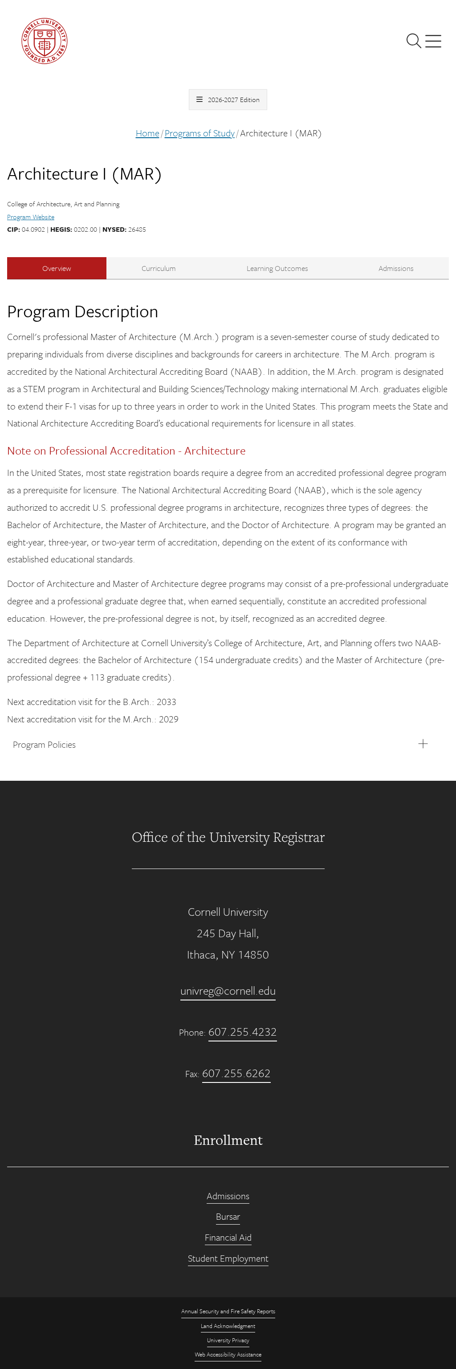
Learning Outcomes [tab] (277, 268)
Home (147, 132)
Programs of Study (200, 132)
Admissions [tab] (396, 268)
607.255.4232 (242, 1031)
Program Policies (44, 744)
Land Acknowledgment (228, 1325)
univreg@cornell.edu (228, 990)
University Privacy (228, 1340)
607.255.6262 (236, 1073)
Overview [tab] (56, 268)
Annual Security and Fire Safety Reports (228, 1311)
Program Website (30, 216)
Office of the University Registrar (228, 837)
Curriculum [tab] (159, 268)
